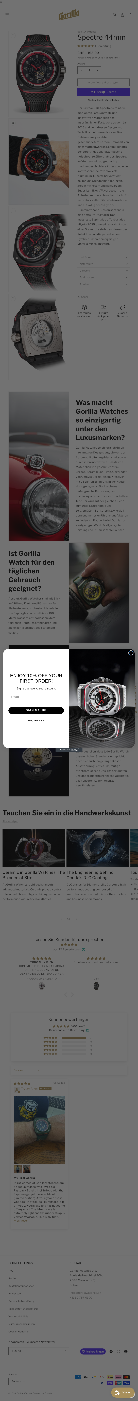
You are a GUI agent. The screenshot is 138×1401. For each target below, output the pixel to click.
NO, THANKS (36, 720)
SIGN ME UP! (36, 710)
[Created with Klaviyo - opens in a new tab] (69, 750)
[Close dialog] (131, 653)
